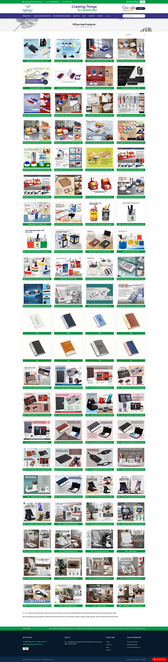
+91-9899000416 (53, 2)
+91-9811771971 (67, 2)
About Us (76, 16)
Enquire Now (161, 659)
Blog (84, 16)
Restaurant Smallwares (62, 16)
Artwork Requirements (134, 647)
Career (99, 16)
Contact (92, 16)
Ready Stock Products (42, 16)
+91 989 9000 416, (29, 642)
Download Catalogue (132, 2)
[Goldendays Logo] (28, 8)
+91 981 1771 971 (41, 642)
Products (26, 16)
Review (140, 8)
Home (77, 27)
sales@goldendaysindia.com (33, 2)
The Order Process (132, 642)
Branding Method (132, 644)
